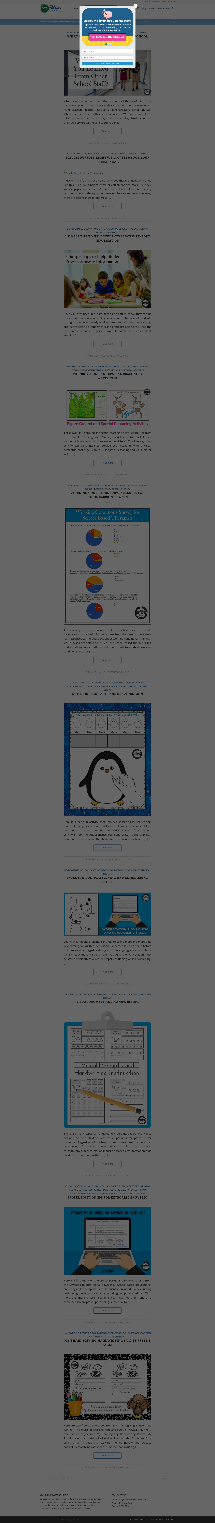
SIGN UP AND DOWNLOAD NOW (107, 64)
